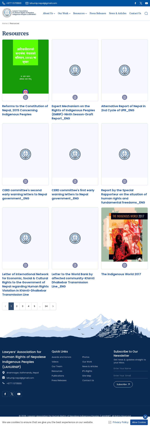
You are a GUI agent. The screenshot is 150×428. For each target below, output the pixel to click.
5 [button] (34, 306)
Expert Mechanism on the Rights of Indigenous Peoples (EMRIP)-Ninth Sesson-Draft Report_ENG (73, 112)
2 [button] (16, 306)
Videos (55, 361)
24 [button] (46, 306)
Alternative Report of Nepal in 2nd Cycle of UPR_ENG (123, 108)
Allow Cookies (139, 422)
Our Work (87, 361)
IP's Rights (87, 371)
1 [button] (11, 306)
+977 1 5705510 (14, 383)
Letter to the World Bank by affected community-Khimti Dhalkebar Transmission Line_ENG (73, 280)
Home (4, 23)
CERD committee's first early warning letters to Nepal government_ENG (73, 194)
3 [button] (22, 306)
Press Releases (98, 13)
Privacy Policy (120, 422)
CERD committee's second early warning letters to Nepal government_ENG (24, 194)
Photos (85, 357)
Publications (58, 375)
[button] (146, 13)
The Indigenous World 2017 (121, 274)
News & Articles (117, 13)
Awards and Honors (61, 357)
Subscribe (122, 384)
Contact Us (135, 13)
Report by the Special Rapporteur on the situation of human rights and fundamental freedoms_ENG (124, 196)
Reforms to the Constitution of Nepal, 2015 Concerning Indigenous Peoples (25, 110)
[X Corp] (141, 3)
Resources (57, 371)
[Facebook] (135, 3)
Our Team (57, 366)
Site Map (86, 375)
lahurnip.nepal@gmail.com (20, 377)
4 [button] (28, 306)
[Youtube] (146, 3)
